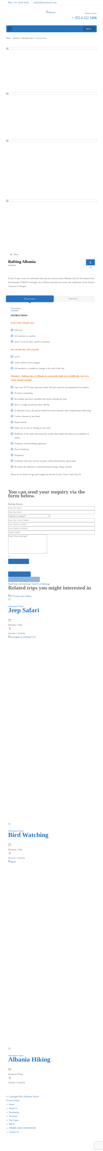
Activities (13, 1116)
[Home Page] (10, 29)
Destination (14, 1112)
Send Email (18, 561)
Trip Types (14, 1120)
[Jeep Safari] (20, 596)
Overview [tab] (29, 299)
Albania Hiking (29, 1059)
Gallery (15, 254)
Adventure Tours (15, 606)
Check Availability (24, 579)
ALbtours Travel (31, 1096)
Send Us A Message (41, 584)
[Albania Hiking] (51, 862)
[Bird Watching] (51, 637)
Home (11, 1104)
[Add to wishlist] (9, 600)
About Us (13, 1108)
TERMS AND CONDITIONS (22, 1128)
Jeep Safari (23, 610)
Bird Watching (28, 834)
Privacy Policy (13, 1100)
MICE (11, 1124)
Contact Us (14, 1132)
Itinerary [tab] (73, 299)
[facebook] (96, 1)
